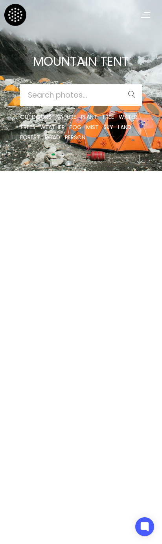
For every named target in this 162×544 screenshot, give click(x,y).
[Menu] (145, 14)
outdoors (36, 117)
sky (108, 127)
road (52, 137)
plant (89, 117)
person (75, 137)
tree (108, 117)
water (128, 117)
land (124, 127)
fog (75, 127)
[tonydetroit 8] (32, 194)
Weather (52, 127)
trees (27, 127)
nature (66, 117)
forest (30, 137)
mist (92, 127)
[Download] (32, 213)
